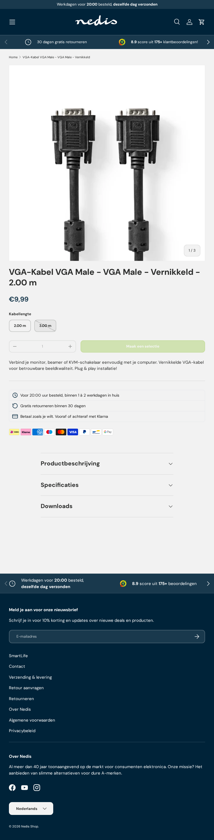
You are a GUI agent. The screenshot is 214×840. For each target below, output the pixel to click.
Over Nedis (20, 709)
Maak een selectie (142, 346)
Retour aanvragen (26, 688)
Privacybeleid (22, 731)
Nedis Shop (29, 826)
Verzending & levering (30, 677)
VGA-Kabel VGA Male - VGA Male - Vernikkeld (56, 57)
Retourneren (21, 698)
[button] (202, 22)
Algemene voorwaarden (32, 720)
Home (13, 57)
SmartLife (18, 656)
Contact (17, 666)
